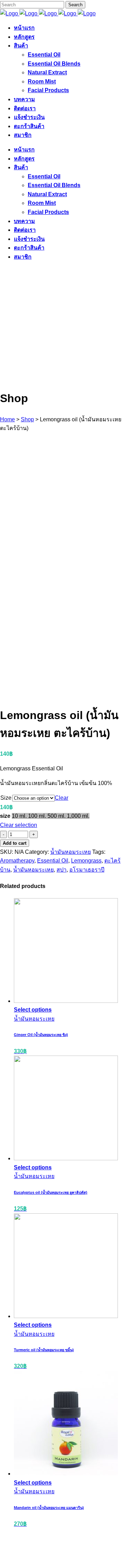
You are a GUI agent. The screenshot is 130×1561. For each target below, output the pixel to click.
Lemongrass (86, 861)
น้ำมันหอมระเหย (70, 852)
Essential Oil (52, 861)
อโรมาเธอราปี (86, 870)
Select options (33, 1010)
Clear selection (18, 825)
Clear (61, 798)
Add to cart (14, 843)
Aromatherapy (17, 861)
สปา (62, 870)
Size (5, 798)
